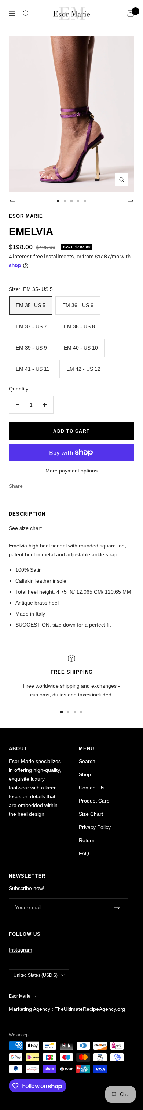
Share (16, 486)
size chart (30, 528)
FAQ (84, 853)
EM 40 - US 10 (81, 348)
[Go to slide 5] (85, 201)
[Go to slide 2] (65, 201)
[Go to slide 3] (71, 201)
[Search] (26, 13)
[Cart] (130, 13)
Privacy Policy (95, 827)
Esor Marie (26, 216)
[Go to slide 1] (58, 201)
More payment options (71, 471)
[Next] (131, 201)
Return (87, 840)
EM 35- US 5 (30, 305)
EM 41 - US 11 (33, 369)
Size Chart (91, 814)
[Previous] (12, 201)
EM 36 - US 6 (78, 305)
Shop (85, 774)
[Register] (117, 907)
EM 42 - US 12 (83, 369)
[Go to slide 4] (78, 201)
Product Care (94, 801)
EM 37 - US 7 (31, 326)
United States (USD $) (36, 975)
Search (87, 761)
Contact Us (91, 788)
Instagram (20, 950)
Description (27, 514)
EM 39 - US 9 (31, 348)
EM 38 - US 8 (79, 326)
